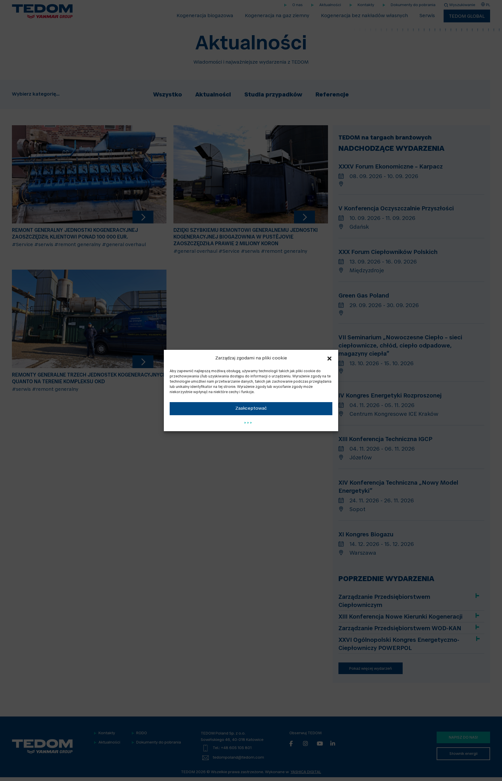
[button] (329, 358)
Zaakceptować (251, 408)
